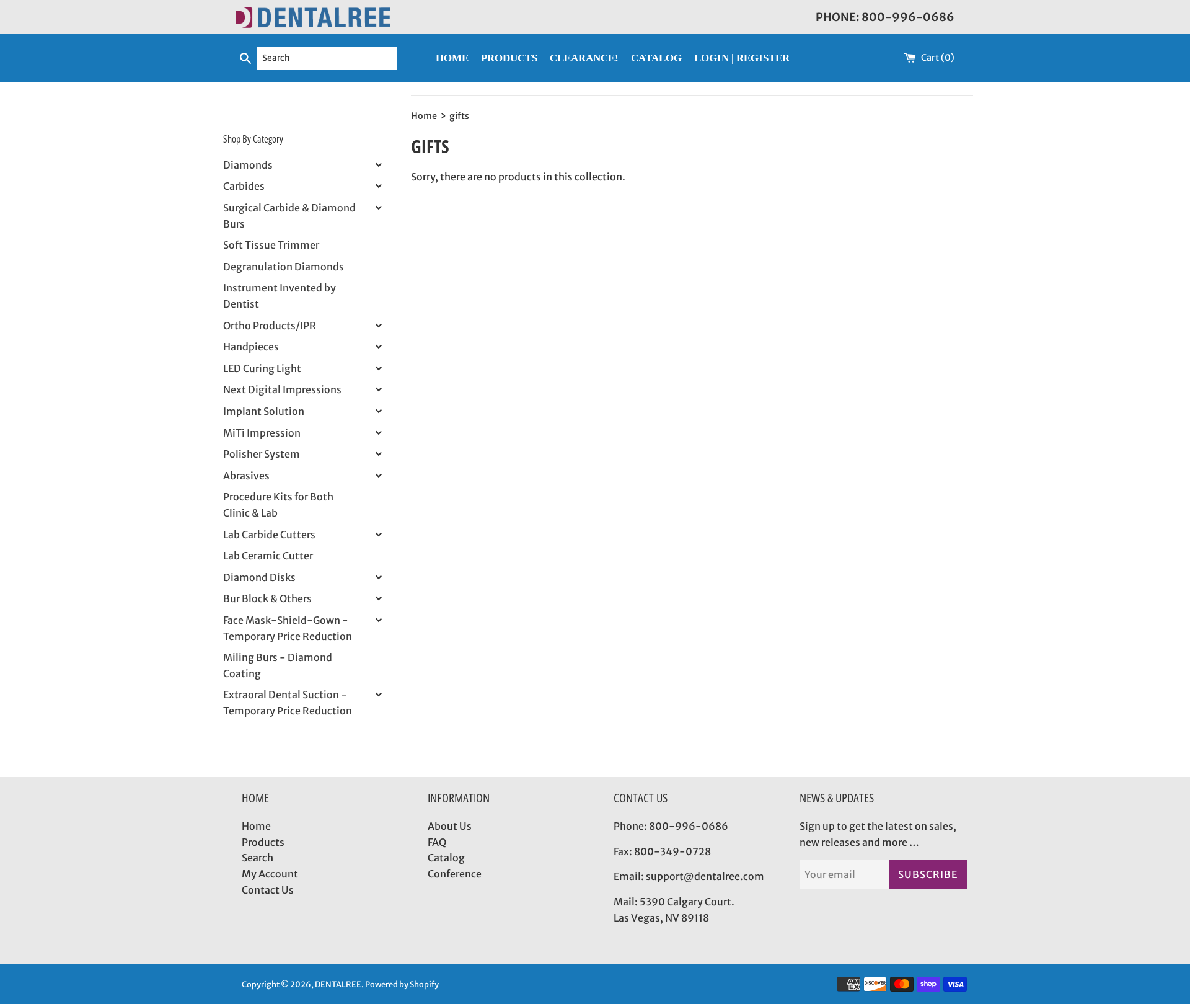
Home (256, 826)
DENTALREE (338, 984)
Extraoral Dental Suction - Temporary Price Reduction (287, 702)
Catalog (446, 857)
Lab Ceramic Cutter (268, 555)
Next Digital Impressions (282, 389)
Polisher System (261, 454)
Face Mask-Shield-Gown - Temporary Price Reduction (287, 628)
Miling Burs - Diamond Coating (277, 665)
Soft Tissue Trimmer (271, 245)
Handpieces (251, 346)
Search (257, 857)
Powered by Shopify (402, 984)
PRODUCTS (509, 58)
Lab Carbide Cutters (269, 534)
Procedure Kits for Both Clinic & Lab (278, 505)
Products (263, 842)
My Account (270, 874)
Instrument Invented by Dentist (279, 296)
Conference (455, 874)
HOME (452, 58)
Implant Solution (263, 411)
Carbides (244, 186)
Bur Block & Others (267, 598)
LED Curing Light (262, 368)
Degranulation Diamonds (283, 266)
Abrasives (246, 475)
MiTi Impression (262, 433)
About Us (450, 826)
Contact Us (268, 890)
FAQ (437, 842)
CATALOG (656, 58)
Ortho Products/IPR (269, 325)
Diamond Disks (259, 577)
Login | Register (742, 58)
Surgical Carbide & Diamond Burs (289, 216)
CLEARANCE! (584, 58)
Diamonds (248, 165)
